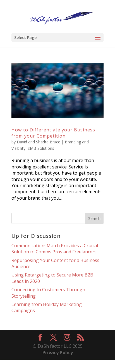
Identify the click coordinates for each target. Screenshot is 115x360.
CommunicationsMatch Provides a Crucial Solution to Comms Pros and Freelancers (54, 249)
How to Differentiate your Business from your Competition (53, 133)
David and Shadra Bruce (38, 142)
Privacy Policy (57, 352)
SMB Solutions (41, 148)
